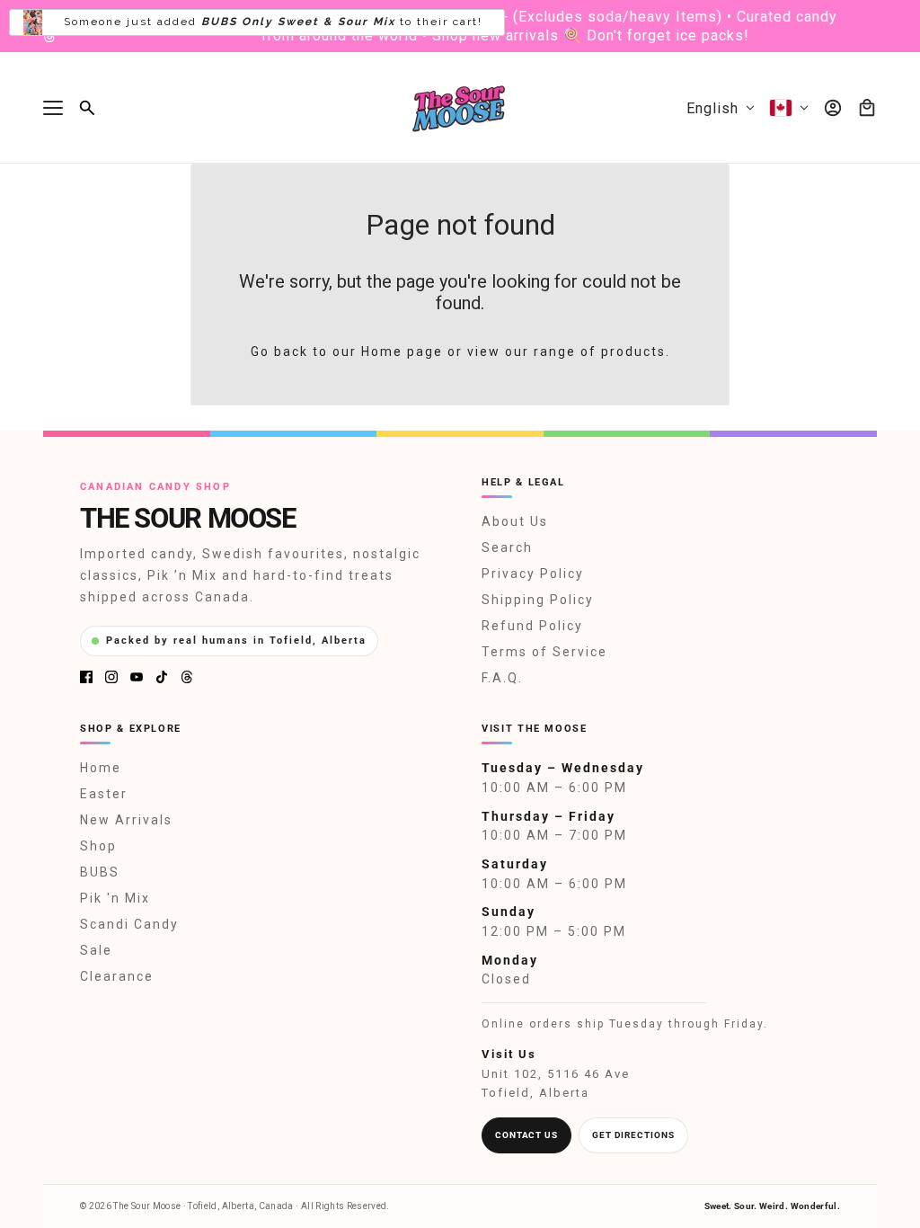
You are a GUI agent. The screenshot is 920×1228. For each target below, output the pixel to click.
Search (507, 547)
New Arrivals (126, 820)
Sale (96, 950)
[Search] (87, 108)
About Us (515, 521)
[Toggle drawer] (53, 108)
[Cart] (867, 108)
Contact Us (526, 1135)
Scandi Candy (129, 924)
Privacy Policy (533, 573)
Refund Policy (532, 625)
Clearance (117, 976)
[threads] (49, 36)
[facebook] (86, 677)
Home (100, 768)
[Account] (833, 108)
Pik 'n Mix (115, 898)
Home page (402, 351)
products (633, 351)
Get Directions (633, 1135)
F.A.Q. (502, 678)
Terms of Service (544, 652)
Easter (104, 794)
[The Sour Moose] (460, 108)
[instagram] (111, 677)
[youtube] (136, 677)
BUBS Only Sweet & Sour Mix (298, 6)
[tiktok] (162, 677)
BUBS (99, 872)
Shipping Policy (538, 599)
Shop (98, 846)
